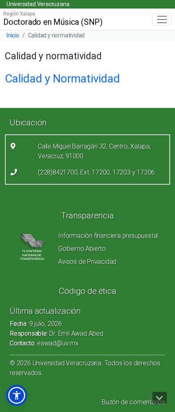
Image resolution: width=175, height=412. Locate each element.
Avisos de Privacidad (87, 261)
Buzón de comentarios (133, 402)
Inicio (13, 35)
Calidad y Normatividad (62, 78)
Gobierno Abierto (82, 248)
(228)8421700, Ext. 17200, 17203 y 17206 (96, 172)
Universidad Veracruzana (38, 4)
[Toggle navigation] (162, 19)
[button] (16, 395)
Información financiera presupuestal (108, 235)
